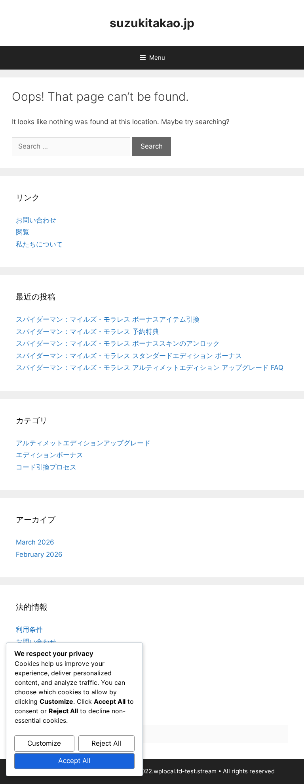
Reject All (106, 743)
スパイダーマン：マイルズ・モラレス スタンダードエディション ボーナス (129, 356)
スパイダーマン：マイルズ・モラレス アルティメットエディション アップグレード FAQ (149, 367)
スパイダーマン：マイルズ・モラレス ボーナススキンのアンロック (118, 343)
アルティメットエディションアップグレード (83, 443)
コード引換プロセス (46, 467)
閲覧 (22, 232)
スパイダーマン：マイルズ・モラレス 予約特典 (87, 331)
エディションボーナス (49, 455)
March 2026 (35, 542)
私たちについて (39, 244)
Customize (44, 743)
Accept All (74, 761)
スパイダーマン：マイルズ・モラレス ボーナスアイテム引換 (108, 319)
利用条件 (29, 629)
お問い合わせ (36, 220)
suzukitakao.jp (152, 23)
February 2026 (39, 554)
